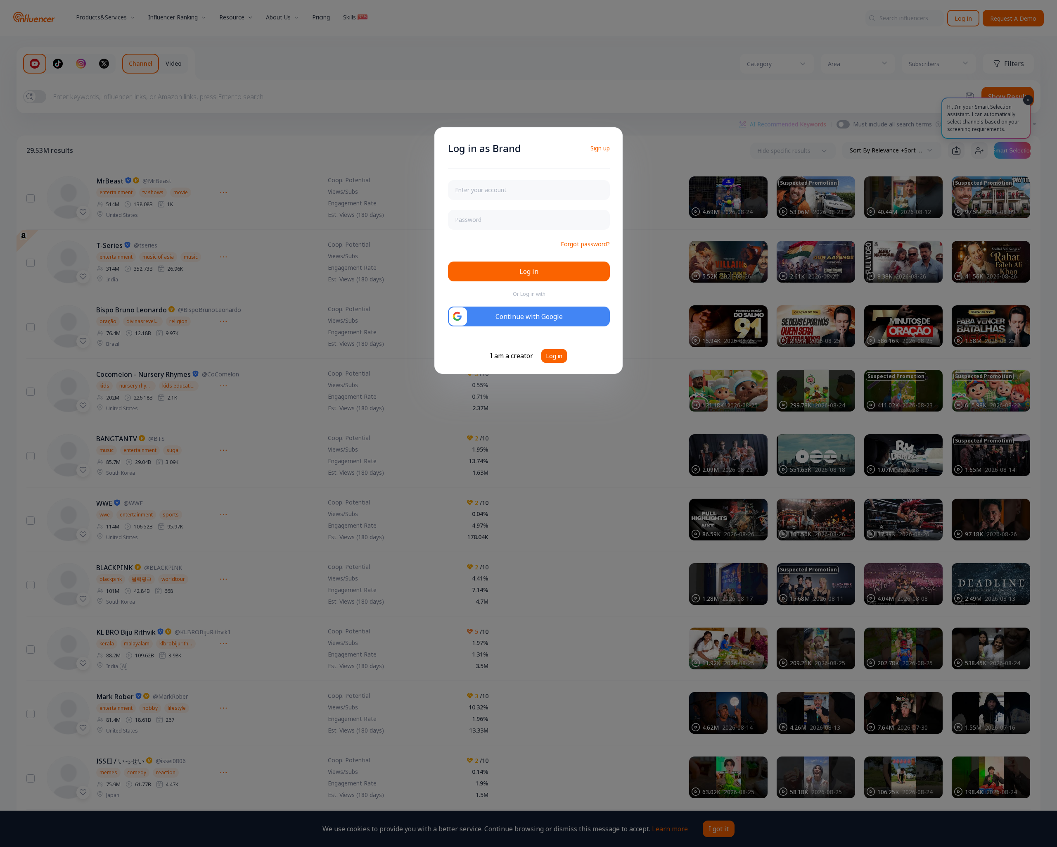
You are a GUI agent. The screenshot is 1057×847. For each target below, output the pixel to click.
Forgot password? (585, 244)
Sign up (600, 148)
